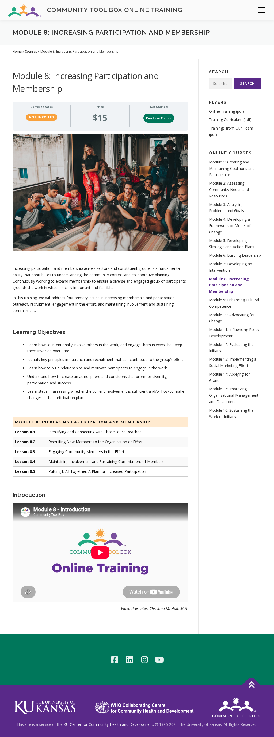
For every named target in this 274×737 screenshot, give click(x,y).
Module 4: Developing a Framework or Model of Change (229, 226)
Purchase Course (158, 118)
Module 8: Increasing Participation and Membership (229, 285)
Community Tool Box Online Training (114, 9)
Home (17, 51)
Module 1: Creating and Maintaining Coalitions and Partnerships (232, 168)
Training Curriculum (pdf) (230, 119)
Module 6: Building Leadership (235, 255)
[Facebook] (115, 660)
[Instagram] (144, 660)
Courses (31, 51)
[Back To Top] (251, 685)
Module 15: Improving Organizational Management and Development (233, 395)
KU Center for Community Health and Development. (109, 724)
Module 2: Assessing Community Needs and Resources (229, 189)
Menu (261, 10)
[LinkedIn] (129, 660)
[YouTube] (159, 660)
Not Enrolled (41, 117)
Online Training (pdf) (226, 111)
